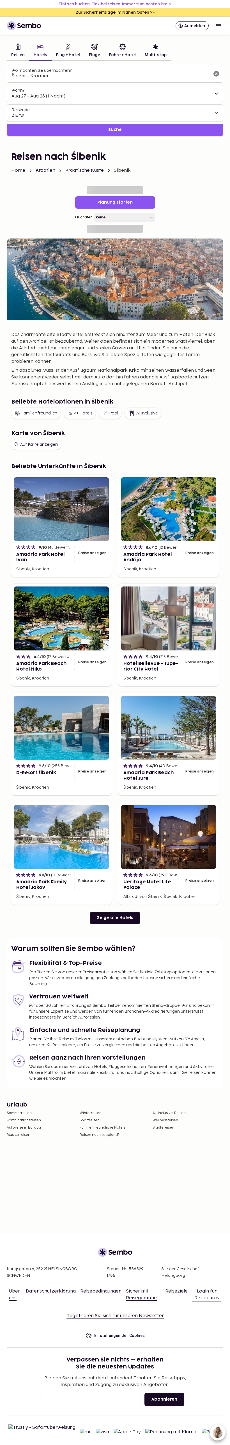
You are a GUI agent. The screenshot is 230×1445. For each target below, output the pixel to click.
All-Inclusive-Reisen (169, 1113)
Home (18, 170)
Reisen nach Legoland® (99, 1135)
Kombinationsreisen (24, 1120)
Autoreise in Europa (24, 1128)
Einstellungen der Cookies (119, 1335)
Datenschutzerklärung (51, 1291)
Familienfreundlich (39, 413)
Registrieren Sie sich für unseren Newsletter (115, 1315)
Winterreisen (91, 1113)
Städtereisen (163, 1128)
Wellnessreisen (165, 1120)
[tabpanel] (115, 100)
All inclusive (147, 413)
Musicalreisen (18, 1135)
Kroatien (45, 170)
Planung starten (115, 202)
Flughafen (84, 217)
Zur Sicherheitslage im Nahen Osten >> (115, 12)
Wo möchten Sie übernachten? (42, 70)
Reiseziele (176, 1291)
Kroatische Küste (84, 170)
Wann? (18, 90)
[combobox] (111, 76)
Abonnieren (164, 1399)
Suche (115, 130)
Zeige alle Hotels (115, 918)
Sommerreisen (19, 1113)
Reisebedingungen (100, 1291)
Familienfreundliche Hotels (102, 1128)
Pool (113, 413)
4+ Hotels (83, 413)
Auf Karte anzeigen (39, 444)
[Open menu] (218, 25)
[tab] (18, 51)
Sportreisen (90, 1120)
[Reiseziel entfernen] (216, 73)
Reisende (21, 110)
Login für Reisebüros (206, 1295)
